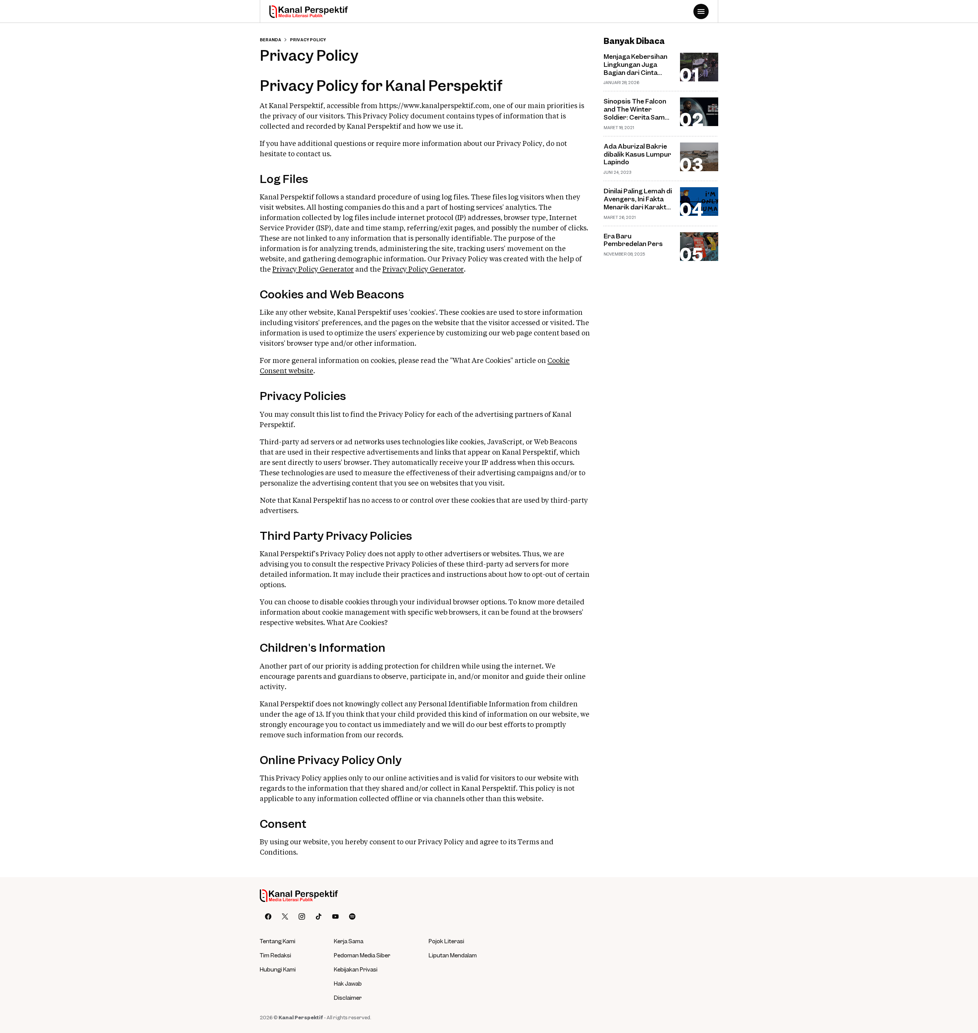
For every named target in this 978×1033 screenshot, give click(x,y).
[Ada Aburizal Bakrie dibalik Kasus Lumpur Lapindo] (699, 156)
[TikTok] (318, 916)
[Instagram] (301, 916)
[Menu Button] (701, 11)
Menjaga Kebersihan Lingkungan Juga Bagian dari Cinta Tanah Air (635, 64)
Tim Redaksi (275, 955)
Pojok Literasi (446, 940)
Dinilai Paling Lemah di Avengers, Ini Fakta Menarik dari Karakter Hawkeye (639, 199)
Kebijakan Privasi (355, 969)
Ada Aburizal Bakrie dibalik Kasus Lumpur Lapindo (637, 154)
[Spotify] (352, 916)
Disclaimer (348, 997)
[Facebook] (268, 916)
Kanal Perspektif (301, 1017)
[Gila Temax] (299, 895)
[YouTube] (335, 916)
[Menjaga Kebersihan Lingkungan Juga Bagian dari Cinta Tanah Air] (699, 67)
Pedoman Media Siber (362, 955)
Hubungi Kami (278, 969)
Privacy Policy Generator (313, 269)
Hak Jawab (348, 983)
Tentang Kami (277, 940)
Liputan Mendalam (453, 955)
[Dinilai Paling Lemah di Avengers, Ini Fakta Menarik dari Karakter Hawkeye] (699, 201)
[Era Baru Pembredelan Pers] (699, 246)
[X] (285, 916)
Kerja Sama (348, 940)
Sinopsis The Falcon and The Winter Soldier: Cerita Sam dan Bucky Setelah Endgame (635, 109)
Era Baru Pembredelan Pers (633, 240)
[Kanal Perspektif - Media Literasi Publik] (308, 11)
